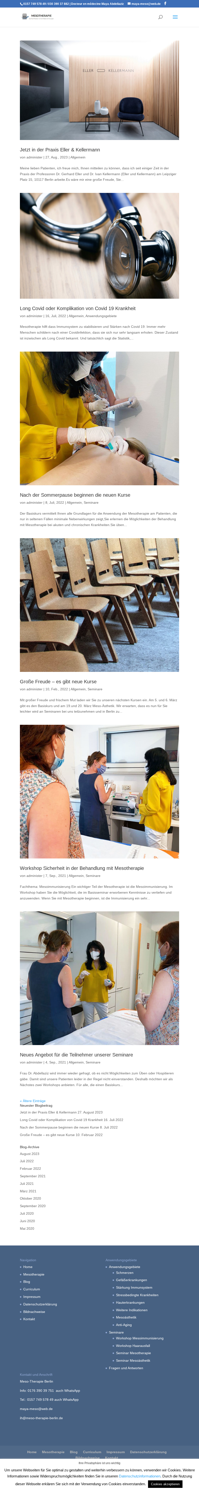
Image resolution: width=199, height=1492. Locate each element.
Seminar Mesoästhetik (133, 1360)
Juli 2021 (27, 1184)
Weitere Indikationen (132, 1310)
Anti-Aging (124, 1325)
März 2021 (28, 1191)
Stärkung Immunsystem (134, 1287)
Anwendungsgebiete (101, 316)
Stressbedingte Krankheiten (137, 1295)
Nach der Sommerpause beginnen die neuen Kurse (75, 495)
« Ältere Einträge (33, 1101)
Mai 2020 (27, 1228)
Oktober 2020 (30, 1198)
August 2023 (29, 1154)
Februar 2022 (30, 1169)
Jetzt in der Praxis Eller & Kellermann (60, 149)
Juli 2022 (27, 1161)
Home (28, 1267)
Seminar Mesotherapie (133, 1353)
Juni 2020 (27, 1221)
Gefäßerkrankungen (131, 1280)
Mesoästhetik (126, 1317)
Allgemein (77, 157)
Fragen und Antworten (126, 1368)
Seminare (91, 502)
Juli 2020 (27, 1213)
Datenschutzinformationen (139, 1476)
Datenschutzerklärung (40, 1304)
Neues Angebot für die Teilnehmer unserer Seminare (76, 1054)
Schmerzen (124, 1273)
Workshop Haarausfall (133, 1346)
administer (34, 157)
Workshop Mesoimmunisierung (140, 1338)
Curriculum (31, 1289)
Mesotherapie (33, 1274)
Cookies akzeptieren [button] (165, 1484)
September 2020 (33, 1206)
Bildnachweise (34, 1312)
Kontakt (29, 1319)
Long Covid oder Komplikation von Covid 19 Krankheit (78, 308)
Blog (26, 1282)
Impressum (32, 1297)
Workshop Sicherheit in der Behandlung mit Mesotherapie (82, 868)
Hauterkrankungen (130, 1302)
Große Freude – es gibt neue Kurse (58, 681)
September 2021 (33, 1176)
